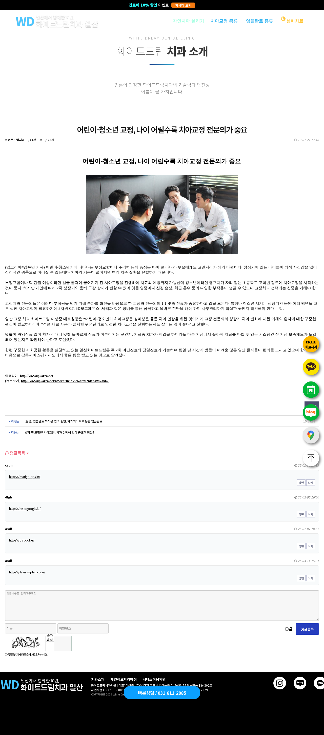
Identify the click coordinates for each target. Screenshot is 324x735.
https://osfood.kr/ (21, 540)
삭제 (310, 482)
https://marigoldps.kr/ (24, 476)
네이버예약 (311, 389)
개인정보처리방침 (123, 679)
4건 (33, 140)
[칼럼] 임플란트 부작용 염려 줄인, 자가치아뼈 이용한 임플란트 (63, 421)
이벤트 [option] (160, 5)
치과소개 (97, 679)
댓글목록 (17, 453)
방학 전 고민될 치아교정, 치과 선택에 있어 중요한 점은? (59, 432)
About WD (153, 20)
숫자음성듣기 (50, 637)
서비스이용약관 (154, 679)
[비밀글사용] (290, 629)
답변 (301, 482)
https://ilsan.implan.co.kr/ (27, 572)
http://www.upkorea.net (36, 376)
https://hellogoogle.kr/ (25, 508)
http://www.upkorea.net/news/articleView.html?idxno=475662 (65, 381)
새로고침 (50, 645)
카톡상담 (311, 367)
